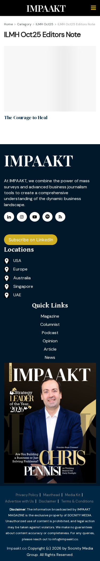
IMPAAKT (46, 8)
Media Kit (72, 495)
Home (8, 24)
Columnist (50, 324)
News (50, 357)
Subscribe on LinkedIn (31, 239)
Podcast (50, 332)
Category (24, 24)
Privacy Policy (27, 495)
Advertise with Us (19, 501)
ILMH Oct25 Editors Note (76, 24)
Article (50, 349)
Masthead (51, 495)
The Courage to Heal (25, 117)
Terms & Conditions (77, 501)
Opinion (50, 341)
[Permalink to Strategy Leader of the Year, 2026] (50, 423)
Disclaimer (47, 501)
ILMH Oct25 (44, 24)
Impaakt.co (17, 548)
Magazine (50, 316)
